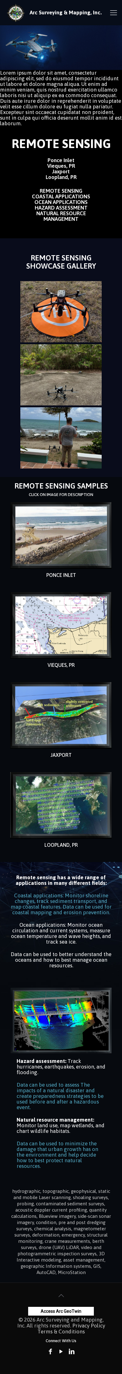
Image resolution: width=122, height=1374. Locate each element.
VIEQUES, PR (61, 665)
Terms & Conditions (61, 1331)
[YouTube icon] (61, 1351)
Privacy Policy (88, 1325)
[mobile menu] (113, 12)
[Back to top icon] (61, 1295)
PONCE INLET (61, 575)
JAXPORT (61, 755)
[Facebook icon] (50, 1351)
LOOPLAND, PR (61, 845)
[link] (61, 535)
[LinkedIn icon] (71, 1351)
